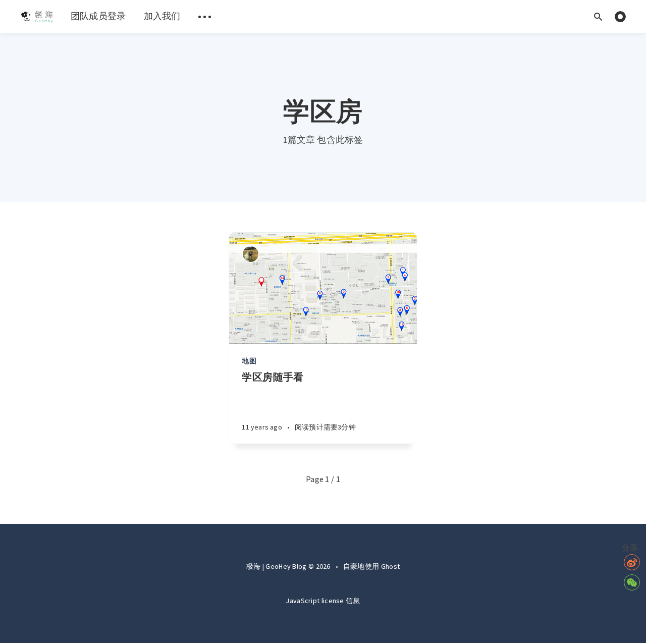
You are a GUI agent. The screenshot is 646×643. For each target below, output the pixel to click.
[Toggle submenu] (204, 16)
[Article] (322, 288)
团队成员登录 (98, 16)
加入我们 (162, 16)
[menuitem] (36, 16)
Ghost (390, 566)
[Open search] (598, 16)
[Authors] (250, 254)
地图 (249, 360)
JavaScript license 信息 (323, 600)
